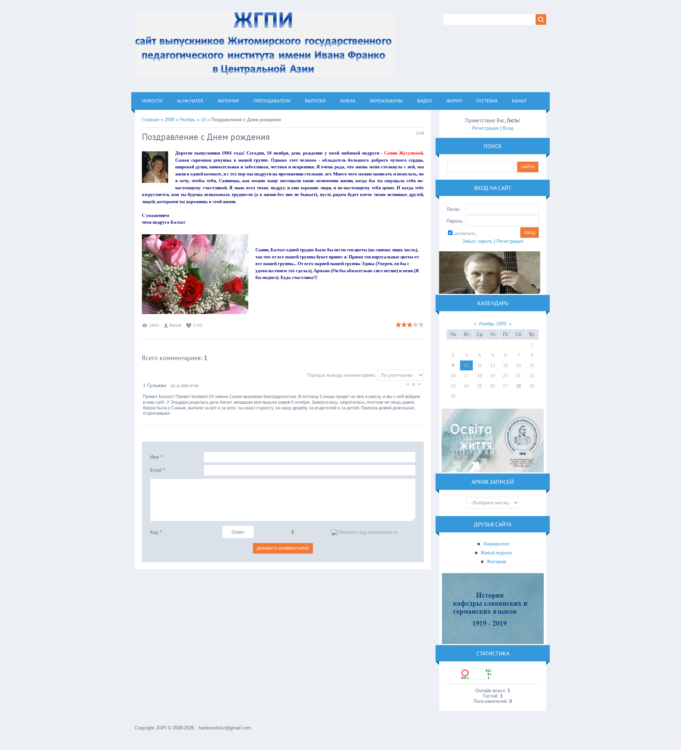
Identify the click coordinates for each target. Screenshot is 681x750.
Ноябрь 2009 (492, 323)
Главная (150, 119)
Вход (508, 128)
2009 (170, 119)
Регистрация (485, 128)
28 (518, 386)
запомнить (465, 233)
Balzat (175, 325)
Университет (496, 544)
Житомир (496, 561)
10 (203, 119)
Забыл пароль (477, 241)
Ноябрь (187, 119)
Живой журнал (496, 552)
